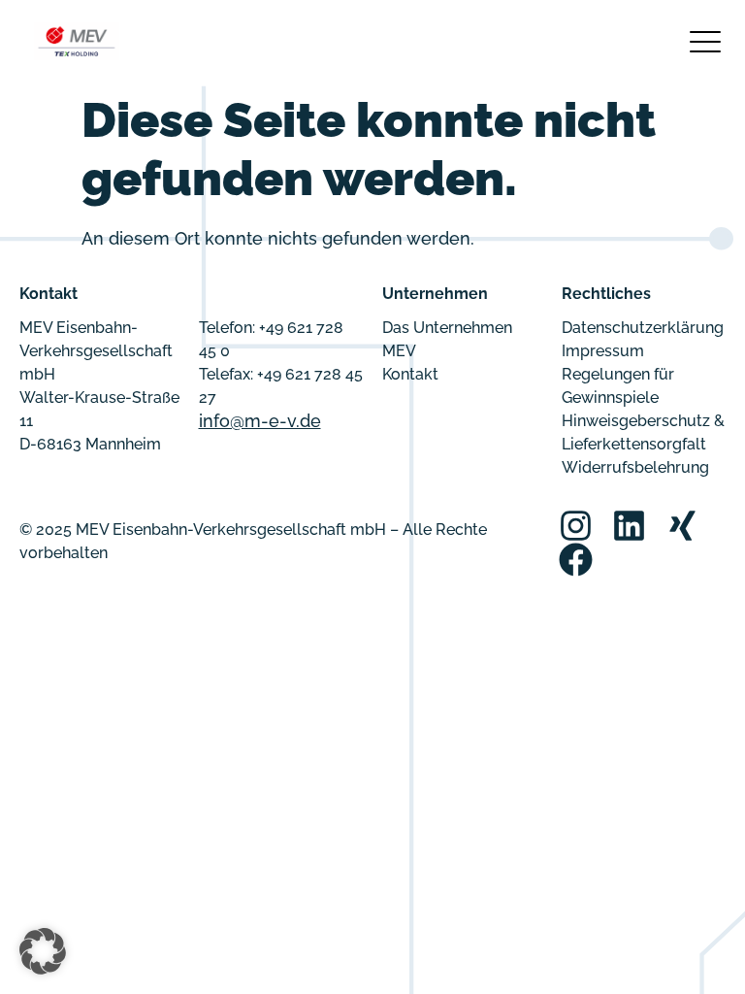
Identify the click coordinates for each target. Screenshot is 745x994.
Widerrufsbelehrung (635, 467)
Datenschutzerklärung (643, 327)
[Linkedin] (629, 526)
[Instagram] (576, 526)
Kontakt (410, 374)
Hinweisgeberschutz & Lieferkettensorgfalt (643, 432)
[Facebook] (576, 560)
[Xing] (682, 526)
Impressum (603, 351)
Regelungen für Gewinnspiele (618, 386)
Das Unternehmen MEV (447, 339)
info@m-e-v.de (260, 421)
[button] (42, 951)
